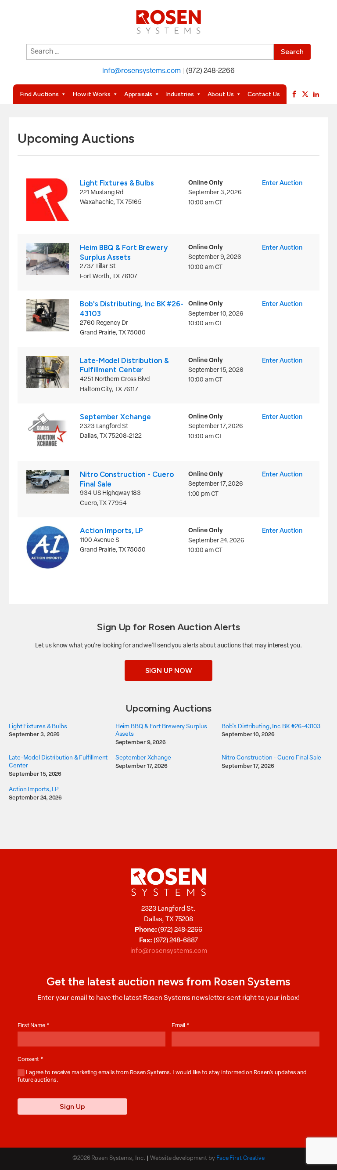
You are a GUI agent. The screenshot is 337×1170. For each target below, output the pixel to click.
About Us (221, 94)
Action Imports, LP (111, 530)
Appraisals (138, 94)
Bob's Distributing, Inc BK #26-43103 (271, 727)
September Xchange (115, 416)
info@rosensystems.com (141, 71)
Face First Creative (240, 1158)
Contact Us (263, 94)
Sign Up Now (168, 670)
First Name (34, 1025)
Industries (180, 94)
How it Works (91, 94)
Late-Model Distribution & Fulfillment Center (124, 365)
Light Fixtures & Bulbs (117, 182)
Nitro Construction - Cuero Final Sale (271, 758)
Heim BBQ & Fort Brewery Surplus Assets (124, 252)
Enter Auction (282, 183)
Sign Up (72, 1106)
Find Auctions (39, 94)
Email (181, 1025)
